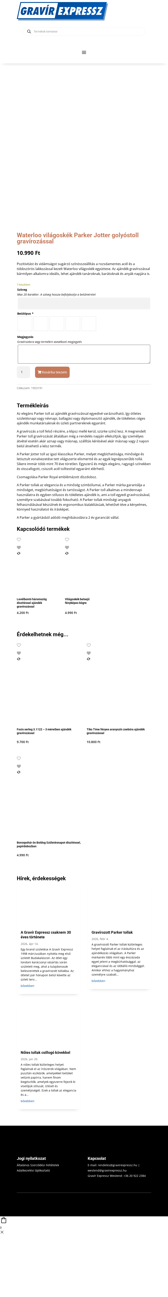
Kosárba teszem (54, 372)
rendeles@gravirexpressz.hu (117, 1165)
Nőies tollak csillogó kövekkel (45, 1052)
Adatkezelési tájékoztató (33, 1170)
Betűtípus (25, 313)
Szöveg (22, 289)
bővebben (27, 986)
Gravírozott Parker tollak (112, 932)
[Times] (25, 324)
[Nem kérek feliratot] (89, 324)
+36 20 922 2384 (135, 1176)
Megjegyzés (25, 337)
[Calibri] (41, 324)
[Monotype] (57, 324)
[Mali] (73, 324)
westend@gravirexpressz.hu (107, 1170)
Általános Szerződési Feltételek (38, 1165)
